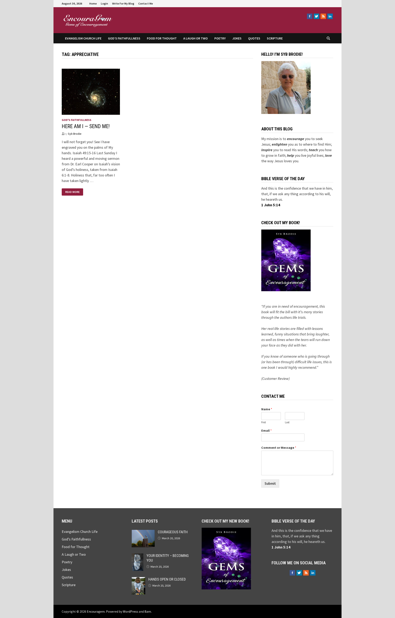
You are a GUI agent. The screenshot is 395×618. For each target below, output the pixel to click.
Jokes (237, 38)
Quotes (254, 38)
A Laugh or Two (195, 38)
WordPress (130, 611)
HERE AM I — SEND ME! (86, 126)
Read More (72, 192)
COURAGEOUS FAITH (173, 532)
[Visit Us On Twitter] (316, 16)
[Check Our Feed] (323, 16)
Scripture (275, 38)
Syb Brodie (74, 134)
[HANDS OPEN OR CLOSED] (138, 579)
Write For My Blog (123, 3)
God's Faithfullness (76, 120)
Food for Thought (162, 38)
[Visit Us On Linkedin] (329, 16)
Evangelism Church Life (83, 38)
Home (93, 3)
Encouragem (140, 18)
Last (287, 422)
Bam (147, 611)
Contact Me (145, 3)
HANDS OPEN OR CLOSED (167, 579)
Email (266, 430)
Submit (270, 483)
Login (104, 3)
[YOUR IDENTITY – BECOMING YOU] (137, 556)
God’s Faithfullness (124, 38)
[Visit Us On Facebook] (309, 16)
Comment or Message (278, 447)
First (263, 422)
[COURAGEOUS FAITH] (143, 532)
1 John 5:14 (270, 205)
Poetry (220, 38)
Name (266, 409)
